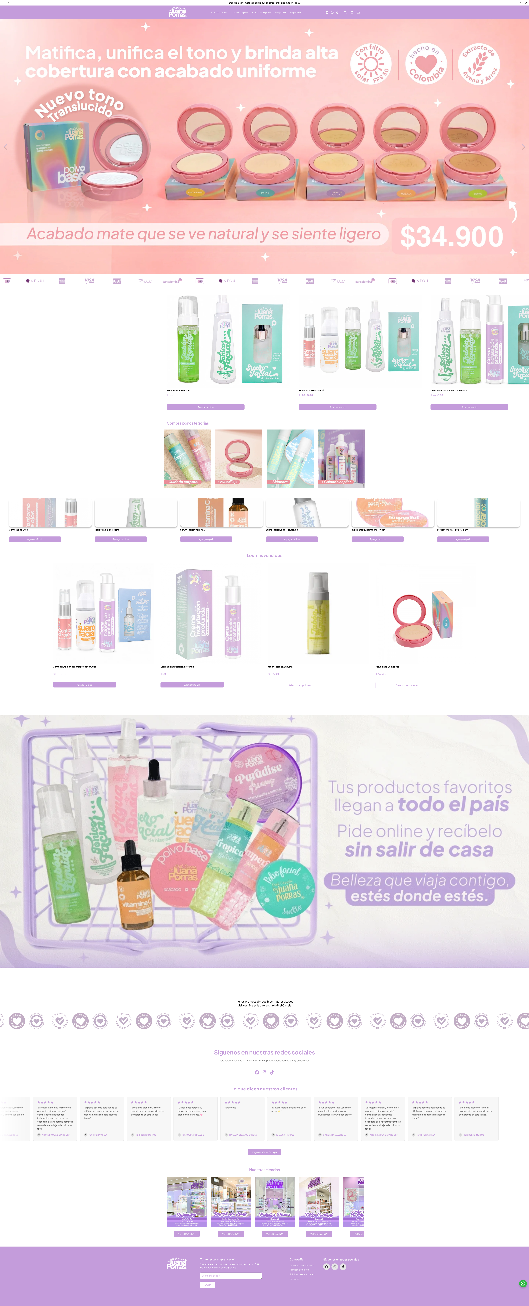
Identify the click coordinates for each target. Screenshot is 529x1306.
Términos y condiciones (302, 1264)
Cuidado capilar (239, 12)
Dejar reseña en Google (264, 1152)
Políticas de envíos (299, 1269)
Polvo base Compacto (387, 666)
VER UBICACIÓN (186, 1233)
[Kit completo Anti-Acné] (360, 341)
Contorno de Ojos (18, 529)
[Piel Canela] (178, 12)
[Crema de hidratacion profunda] (210, 613)
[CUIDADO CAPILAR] (341, 459)
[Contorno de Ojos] (50, 512)
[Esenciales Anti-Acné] (228, 341)
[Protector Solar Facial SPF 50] (478, 512)
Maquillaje (280, 12)
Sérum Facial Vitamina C (193, 529)
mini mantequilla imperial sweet (368, 529)
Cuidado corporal (261, 12)
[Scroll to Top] (523, 1291)
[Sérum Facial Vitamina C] (221, 512)
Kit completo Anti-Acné (311, 390)
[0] (358, 12)
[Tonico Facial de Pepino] (136, 512)
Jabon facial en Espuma (280, 666)
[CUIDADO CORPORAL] (187, 459)
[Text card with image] (187, 1202)
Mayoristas (295, 12)
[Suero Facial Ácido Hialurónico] (307, 512)
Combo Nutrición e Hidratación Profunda (74, 666)
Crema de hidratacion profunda (177, 666)
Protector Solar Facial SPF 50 (452, 529)
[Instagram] (332, 12)
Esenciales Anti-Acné (178, 390)
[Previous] (9, 3)
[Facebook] (327, 12)
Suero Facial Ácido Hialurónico (282, 529)
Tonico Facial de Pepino (107, 529)
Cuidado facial (219, 12)
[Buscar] (345, 12)
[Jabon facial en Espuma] (318, 613)
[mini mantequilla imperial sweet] (393, 512)
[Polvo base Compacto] (426, 613)
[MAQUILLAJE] (239, 459)
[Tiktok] (337, 12)
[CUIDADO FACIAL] (290, 459)
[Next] (520, 3)
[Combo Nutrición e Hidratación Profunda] (103, 613)
